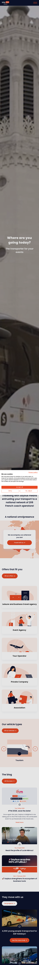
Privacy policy (33, 472)
